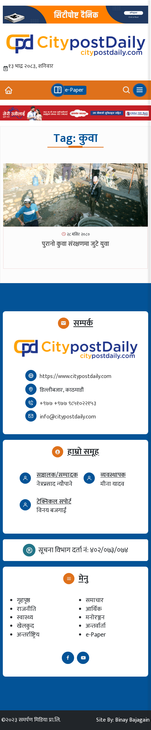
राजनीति (26, 609)
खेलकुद (25, 626)
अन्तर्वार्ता (96, 626)
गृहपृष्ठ (23, 600)
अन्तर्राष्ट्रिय (28, 635)
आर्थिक (94, 609)
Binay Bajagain (132, 720)
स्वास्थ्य (25, 617)
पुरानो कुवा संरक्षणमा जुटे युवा (75, 244)
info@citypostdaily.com (68, 417)
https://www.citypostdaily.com (75, 376)
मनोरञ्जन (95, 617)
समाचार (95, 600)
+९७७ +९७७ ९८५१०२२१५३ (68, 403)
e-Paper (96, 635)
